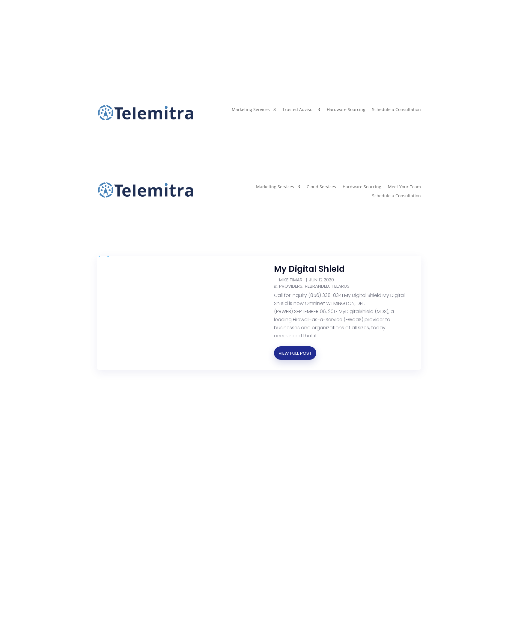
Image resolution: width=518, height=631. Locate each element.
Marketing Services (251, 109)
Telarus (341, 286)
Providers (290, 286)
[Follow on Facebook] (102, 36)
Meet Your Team (404, 187)
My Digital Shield (309, 269)
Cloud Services (321, 187)
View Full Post (295, 353)
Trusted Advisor (298, 109)
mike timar (290, 280)
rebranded (317, 286)
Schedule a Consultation (396, 109)
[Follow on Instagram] (114, 36)
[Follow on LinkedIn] (126, 36)
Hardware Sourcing (346, 109)
